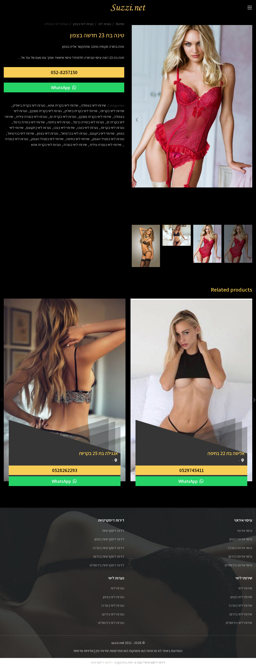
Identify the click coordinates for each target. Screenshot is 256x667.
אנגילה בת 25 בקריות (98, 453)
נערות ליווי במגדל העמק (108, 139)
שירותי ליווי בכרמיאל (21, 133)
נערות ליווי (104, 24)
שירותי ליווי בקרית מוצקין (95, 116)
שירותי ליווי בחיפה (78, 139)
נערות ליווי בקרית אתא (46, 144)
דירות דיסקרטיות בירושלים (107, 565)
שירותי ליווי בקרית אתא (63, 105)
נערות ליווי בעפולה (56, 24)
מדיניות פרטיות (84, 650)
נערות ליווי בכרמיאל (74, 133)
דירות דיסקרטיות (113, 530)
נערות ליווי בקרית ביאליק (29, 105)
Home (119, 24)
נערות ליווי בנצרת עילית (31, 116)
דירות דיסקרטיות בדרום (109, 556)
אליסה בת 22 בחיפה (226, 453)
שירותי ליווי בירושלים (239, 622)
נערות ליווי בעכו (88, 127)
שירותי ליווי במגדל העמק (47, 139)
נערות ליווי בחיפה (59, 122)
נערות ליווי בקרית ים (63, 116)
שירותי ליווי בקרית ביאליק (81, 111)
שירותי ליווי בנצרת (75, 144)
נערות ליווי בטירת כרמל (88, 122)
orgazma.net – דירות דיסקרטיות (111, 662)
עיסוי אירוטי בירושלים (238, 565)
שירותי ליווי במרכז (240, 605)
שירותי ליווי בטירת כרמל (29, 122)
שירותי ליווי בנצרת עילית (106, 144)
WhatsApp (61, 87)
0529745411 (191, 470)
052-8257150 (64, 72)
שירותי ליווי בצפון (241, 597)
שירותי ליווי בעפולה (93, 105)
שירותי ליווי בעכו (64, 127)
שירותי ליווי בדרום (241, 614)
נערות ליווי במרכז (112, 605)
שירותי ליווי (245, 588)
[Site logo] (128, 7)
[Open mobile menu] (250, 8)
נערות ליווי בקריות (112, 127)
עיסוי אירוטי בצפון (241, 539)
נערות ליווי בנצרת (16, 139)
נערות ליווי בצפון (83, 24)
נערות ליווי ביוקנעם (38, 127)
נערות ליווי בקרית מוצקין (46, 111)
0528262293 (64, 470)
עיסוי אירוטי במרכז (240, 548)
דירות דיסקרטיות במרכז (108, 548)
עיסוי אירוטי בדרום (240, 556)
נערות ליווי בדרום (113, 614)
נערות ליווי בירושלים (111, 622)
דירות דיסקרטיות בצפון (109, 539)
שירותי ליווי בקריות (112, 111)
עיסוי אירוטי (244, 530)
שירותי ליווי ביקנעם (102, 133)
